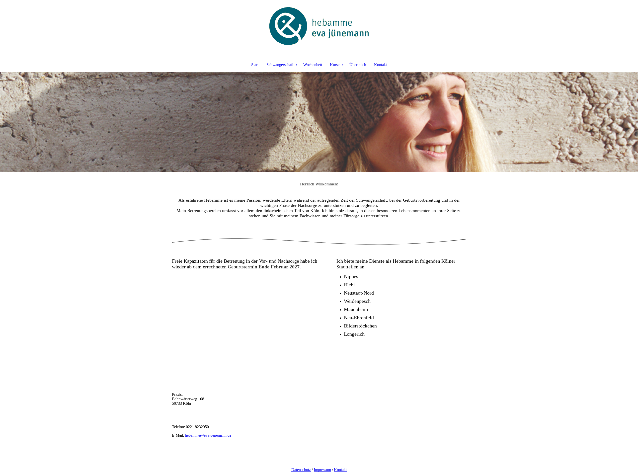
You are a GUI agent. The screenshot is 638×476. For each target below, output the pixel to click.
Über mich (357, 65)
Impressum (322, 470)
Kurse (334, 65)
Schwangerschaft (279, 65)
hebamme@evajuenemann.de (208, 435)
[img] (319, 26)
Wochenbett (312, 65)
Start (254, 65)
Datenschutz (301, 470)
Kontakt (380, 65)
